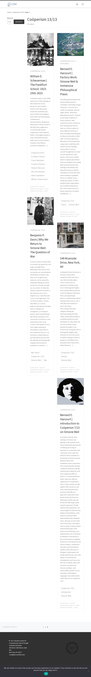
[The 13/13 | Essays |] (12, 3)
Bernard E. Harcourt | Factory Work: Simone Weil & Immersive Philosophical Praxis (69, 81)
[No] (88, 671)
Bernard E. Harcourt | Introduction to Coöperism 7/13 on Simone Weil (70, 423)
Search (10, 18)
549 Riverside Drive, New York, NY (70, 262)
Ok (46, 674)
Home (9, 12)
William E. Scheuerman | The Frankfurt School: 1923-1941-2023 (38, 84)
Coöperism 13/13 (18, 12)
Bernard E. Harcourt (38, 186)
